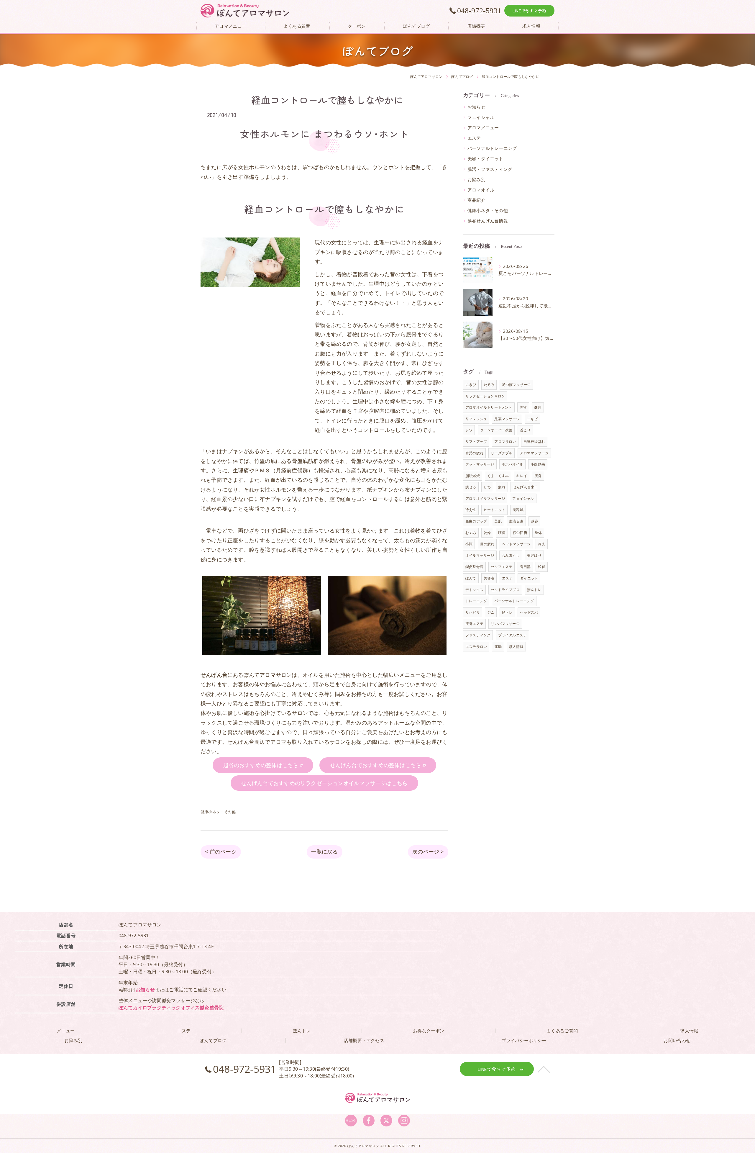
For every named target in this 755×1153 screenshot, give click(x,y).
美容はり (534, 555)
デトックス (474, 589)
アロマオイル (480, 190)
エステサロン (476, 646)
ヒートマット (494, 509)
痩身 (537, 475)
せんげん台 (240, 741)
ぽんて (470, 578)
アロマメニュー (483, 127)
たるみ (489, 384)
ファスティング (477, 635)
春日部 (525, 566)
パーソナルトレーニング (492, 148)
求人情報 (516, 646)
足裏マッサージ (506, 418)
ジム (490, 612)
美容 (523, 407)
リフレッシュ (476, 418)
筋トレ (507, 612)
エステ (474, 138)
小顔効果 (538, 464)
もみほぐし (511, 555)
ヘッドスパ (529, 612)
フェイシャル (480, 117)
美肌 (497, 521)
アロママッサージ (534, 453)
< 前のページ (220, 851)
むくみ (470, 532)
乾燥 (487, 532)
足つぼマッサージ (516, 384)
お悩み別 (476, 179)
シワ (468, 430)
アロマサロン (505, 441)
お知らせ (476, 107)
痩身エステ (474, 623)
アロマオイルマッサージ (485, 498)
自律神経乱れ (534, 441)
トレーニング (476, 600)
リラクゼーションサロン (485, 396)
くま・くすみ (498, 475)
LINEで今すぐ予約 (529, 11)
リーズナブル (501, 453)
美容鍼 (518, 509)
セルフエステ (501, 566)
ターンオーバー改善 (496, 430)
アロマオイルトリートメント (488, 407)
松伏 (541, 566)
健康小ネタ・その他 (218, 811)
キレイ (521, 475)
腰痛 (501, 532)
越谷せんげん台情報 (487, 221)
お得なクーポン (428, 1030)
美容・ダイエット (485, 158)
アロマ (278, 741)
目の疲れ (487, 543)
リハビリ (472, 612)
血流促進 (516, 521)
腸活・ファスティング (489, 169)
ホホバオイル (512, 464)
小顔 (468, 543)
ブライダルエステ (512, 635)
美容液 (489, 578)
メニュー (66, 1030)
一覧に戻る (324, 851)
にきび (470, 384)
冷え (541, 543)
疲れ (501, 486)
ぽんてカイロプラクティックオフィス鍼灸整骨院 (171, 1007)
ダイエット (529, 578)
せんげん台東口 (525, 486)
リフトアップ (476, 441)
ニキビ (532, 418)
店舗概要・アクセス (364, 1040)
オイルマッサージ (479, 555)
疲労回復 (520, 532)
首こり (525, 430)
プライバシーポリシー (524, 1040)
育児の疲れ (474, 453)
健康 (537, 407)
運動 (497, 646)
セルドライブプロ (505, 589)
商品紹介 (476, 200)
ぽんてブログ (213, 1040)
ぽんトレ (534, 589)
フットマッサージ (479, 464)
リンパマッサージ (505, 623)
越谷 (534, 521)
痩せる (470, 486)
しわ (487, 486)
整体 (538, 532)
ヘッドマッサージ (516, 543)
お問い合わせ (677, 1040)
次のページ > (428, 851)
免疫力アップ (476, 521)
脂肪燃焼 (472, 475)
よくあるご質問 (562, 1030)
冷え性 (470, 509)
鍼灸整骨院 (474, 566)
